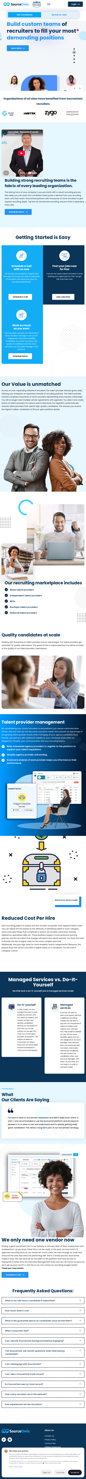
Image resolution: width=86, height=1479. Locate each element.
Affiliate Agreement (53, 1447)
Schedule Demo (33, 50)
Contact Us (49, 1436)
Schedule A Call (13, 1274)
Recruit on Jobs (59, 14)
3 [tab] (74, 56)
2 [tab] (74, 53)
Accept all (75, 1472)
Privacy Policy (50, 1439)
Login (74, 4)
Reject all (46, 1472)
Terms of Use (50, 1443)
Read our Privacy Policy (16, 1467)
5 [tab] (74, 63)
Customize (60, 1472)
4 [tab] (74, 59)
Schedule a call (20, 297)
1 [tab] (74, 49)
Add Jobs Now (63, 297)
